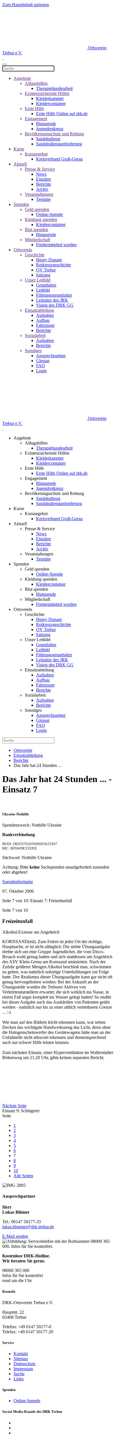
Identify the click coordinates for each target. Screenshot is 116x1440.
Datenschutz (24, 1363)
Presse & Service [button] (40, 528)
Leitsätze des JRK (52, 300)
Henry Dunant (49, 259)
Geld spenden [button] (37, 569)
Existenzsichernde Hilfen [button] (47, 453)
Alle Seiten (23, 1175)
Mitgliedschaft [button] (37, 599)
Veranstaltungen (39, 194)
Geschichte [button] (34, 614)
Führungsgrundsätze (54, 295)
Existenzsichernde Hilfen (47, 93)
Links (19, 1378)
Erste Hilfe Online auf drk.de (62, 113)
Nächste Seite (14, 1105)
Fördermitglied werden (56, 244)
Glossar (43, 360)
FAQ (40, 365)
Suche (19, 1373)
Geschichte (34, 254)
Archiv (42, 189)
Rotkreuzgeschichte (53, 264)
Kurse (19, 148)
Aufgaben (45, 315)
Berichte (43, 184)
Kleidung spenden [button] (41, 579)
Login (41, 370)
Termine (43, 199)
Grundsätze (46, 285)
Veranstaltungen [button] (39, 554)
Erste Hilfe (34, 108)
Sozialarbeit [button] (35, 695)
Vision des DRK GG (54, 305)
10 (16, 1170)
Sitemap (21, 1358)
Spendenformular (17, 881)
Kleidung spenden (41, 219)
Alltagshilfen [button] (36, 443)
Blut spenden (36, 229)
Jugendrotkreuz (49, 128)
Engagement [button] (36, 478)
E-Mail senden (15, 1236)
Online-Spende (49, 214)
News (41, 174)
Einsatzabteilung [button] (39, 669)
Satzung (43, 275)
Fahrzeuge (45, 325)
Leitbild (43, 290)
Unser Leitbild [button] (37, 639)
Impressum (23, 1368)
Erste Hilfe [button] (34, 468)
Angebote (22, 78)
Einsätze (43, 179)
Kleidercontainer (51, 103)
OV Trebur (46, 269)
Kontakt (21, 1353)
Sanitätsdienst (48, 138)
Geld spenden (37, 209)
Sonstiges (33, 350)
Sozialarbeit (35, 335)
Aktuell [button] (20, 523)
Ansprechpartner (51, 355)
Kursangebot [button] (36, 513)
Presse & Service (40, 169)
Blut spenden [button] (36, 589)
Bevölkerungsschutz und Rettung (54, 133)
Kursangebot (36, 154)
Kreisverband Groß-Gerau (59, 159)
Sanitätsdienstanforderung (59, 143)
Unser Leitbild (37, 280)
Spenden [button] (21, 564)
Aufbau (43, 320)
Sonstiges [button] (33, 710)
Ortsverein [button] (23, 609)
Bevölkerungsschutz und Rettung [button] (54, 493)
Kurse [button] (19, 508)
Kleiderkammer (50, 98)
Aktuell (20, 164)
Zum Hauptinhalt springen (25, 4)
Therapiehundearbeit (54, 88)
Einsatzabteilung (39, 310)
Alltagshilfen (36, 83)
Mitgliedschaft (37, 239)
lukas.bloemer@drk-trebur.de (28, 1226)
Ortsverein (23, 249)
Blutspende (46, 123)
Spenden (21, 204)
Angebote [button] (22, 438)
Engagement (36, 118)
